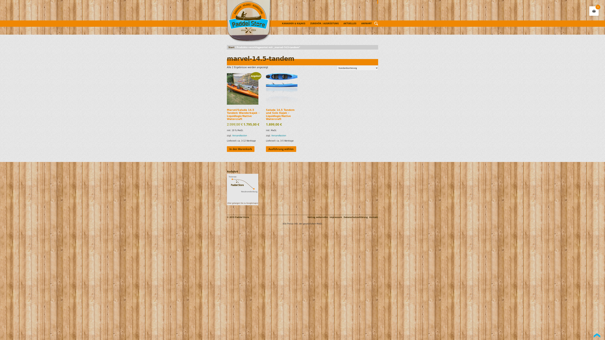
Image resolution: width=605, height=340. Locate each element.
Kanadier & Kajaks (293, 23)
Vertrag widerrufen (317, 217)
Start (231, 47)
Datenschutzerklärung (356, 217)
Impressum (336, 217)
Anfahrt (366, 23)
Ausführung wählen (281, 149)
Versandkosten (239, 135)
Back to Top (597, 335)
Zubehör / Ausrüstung (324, 23)
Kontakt (373, 217)
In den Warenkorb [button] (240, 149)
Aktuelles (349, 23)
